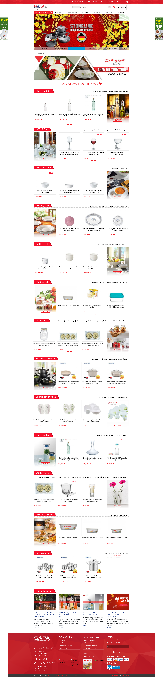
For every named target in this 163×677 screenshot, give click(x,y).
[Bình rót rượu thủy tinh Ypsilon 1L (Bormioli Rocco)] (93, 447)
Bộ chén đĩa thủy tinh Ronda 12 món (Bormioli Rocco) (93, 420)
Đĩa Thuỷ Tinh (42, 206)
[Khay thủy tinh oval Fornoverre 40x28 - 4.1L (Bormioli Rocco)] (118, 527)
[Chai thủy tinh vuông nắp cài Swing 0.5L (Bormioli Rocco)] (45, 103)
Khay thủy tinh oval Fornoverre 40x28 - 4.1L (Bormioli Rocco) (118, 538)
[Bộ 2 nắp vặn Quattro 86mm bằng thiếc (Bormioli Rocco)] (45, 333)
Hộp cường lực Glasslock (120, 282)
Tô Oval (111, 244)
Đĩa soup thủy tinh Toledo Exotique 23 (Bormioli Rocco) (117, 229)
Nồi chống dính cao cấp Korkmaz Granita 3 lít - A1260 (118, 382)
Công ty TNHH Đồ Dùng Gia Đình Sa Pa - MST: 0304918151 (63, 675)
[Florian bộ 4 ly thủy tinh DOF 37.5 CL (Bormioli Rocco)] (118, 141)
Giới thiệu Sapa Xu (88, 653)
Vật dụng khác (42, 473)
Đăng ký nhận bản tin (114, 642)
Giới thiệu (112, 2)
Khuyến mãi (58, 12)
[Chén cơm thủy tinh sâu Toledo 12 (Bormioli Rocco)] (93, 180)
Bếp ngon (121, 12)
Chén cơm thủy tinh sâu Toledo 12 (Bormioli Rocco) (93, 191)
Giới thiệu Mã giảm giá (89, 656)
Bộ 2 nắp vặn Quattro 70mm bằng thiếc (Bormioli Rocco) (69, 344)
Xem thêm (117, 120)
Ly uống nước (96, 130)
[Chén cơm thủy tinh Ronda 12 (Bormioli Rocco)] (69, 180)
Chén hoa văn (124, 168)
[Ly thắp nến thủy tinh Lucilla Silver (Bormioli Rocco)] (69, 489)
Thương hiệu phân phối (65, 645)
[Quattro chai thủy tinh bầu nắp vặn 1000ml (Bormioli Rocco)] (93, 103)
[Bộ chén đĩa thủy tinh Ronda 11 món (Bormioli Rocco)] (69, 409)
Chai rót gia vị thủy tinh (121, 91)
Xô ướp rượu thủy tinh (92, 477)
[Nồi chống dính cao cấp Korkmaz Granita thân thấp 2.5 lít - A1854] (93, 371)
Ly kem (103, 130)
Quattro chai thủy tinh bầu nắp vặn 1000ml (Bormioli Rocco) (93, 115)
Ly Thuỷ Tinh (42, 129)
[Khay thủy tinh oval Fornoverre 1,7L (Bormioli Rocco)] (93, 527)
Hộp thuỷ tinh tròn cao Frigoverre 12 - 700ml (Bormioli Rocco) (118, 306)
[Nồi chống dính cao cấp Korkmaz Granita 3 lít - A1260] (118, 371)
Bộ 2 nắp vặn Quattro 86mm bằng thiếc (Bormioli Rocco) (45, 344)
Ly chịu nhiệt (110, 130)
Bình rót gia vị (110, 435)
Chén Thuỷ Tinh (43, 167)
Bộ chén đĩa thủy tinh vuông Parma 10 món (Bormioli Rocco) (45, 420)
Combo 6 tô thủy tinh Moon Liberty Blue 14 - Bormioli (69, 268)
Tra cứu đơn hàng (120, 7)
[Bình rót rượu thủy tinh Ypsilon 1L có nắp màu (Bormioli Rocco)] (69, 447)
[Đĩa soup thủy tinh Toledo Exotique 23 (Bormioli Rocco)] (118, 218)
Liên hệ (125, 2)
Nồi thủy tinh (94, 359)
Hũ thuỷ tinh (41, 320)
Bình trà (125, 435)
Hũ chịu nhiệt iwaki (63, 321)
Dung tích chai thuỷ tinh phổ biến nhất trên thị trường (68, 614)
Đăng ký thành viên (113, 639)
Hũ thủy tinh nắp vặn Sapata (119, 321)
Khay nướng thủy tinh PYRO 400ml (69, 537)
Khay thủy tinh (114, 515)
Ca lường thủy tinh (116, 477)
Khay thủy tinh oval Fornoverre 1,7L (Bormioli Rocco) (93, 538)
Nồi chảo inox (42, 553)
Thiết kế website (115, 675)
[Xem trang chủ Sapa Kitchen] (40, 7)
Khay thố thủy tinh (44, 514)
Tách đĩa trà (118, 130)
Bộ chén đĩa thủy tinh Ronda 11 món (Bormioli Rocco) (69, 420)
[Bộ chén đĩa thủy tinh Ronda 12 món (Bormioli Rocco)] (93, 409)
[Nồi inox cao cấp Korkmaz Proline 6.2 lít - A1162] (69, 565)
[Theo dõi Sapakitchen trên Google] (114, 653)
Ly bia (88, 130)
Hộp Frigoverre (106, 282)
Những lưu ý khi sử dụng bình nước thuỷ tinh (92, 613)
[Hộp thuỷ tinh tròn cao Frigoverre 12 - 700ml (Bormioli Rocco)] (118, 294)
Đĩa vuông (98, 206)
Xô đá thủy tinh (79, 477)
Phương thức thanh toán (90, 648)
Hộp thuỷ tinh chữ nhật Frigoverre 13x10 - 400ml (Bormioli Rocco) (94, 306)
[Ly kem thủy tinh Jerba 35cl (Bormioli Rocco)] (93, 141)
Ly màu (126, 130)
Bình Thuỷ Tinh (43, 435)
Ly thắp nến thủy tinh (68, 477)
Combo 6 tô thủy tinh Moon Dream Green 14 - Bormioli (45, 268)
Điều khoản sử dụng (65, 643)
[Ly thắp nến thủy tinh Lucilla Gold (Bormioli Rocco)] (45, 489)
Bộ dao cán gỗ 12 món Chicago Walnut (93, 500)
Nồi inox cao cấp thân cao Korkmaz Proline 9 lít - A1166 (45, 577)
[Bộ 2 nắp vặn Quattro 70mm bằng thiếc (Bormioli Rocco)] (69, 333)
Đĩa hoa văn (124, 206)
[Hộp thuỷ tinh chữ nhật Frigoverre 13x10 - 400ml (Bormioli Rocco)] (93, 294)
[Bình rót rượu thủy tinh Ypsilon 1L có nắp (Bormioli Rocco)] (118, 447)
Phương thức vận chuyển (90, 645)
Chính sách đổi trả (88, 643)
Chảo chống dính (123, 359)
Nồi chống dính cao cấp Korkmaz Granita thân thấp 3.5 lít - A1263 (69, 382)
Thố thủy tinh (124, 515)
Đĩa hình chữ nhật (114, 206)
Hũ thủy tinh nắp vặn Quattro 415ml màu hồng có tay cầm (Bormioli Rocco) (93, 344)
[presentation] (68, 123)
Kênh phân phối (96, 12)
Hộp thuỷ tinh (42, 282)
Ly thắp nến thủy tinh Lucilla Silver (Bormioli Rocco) (69, 500)
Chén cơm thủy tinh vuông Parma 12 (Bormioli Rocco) (45, 191)
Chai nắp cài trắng (107, 91)
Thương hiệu (84, 12)
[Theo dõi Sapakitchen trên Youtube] (119, 653)
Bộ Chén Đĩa (110, 397)
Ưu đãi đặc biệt (109, 12)
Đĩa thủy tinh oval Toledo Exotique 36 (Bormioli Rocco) (69, 229)
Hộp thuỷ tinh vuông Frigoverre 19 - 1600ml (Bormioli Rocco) (69, 306)
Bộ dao (125, 477)
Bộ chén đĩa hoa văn (122, 397)
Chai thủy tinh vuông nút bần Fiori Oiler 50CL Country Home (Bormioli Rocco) (69, 115)
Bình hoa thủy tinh (44, 477)
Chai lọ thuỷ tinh (43, 91)
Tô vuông (105, 244)
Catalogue (62, 653)
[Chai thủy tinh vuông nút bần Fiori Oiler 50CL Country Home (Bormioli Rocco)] (69, 103)
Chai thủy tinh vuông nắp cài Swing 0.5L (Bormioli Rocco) (45, 115)
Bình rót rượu (101, 435)
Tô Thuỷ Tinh (42, 244)
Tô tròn (98, 244)
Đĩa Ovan (105, 206)
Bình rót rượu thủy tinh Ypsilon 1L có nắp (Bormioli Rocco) (118, 459)
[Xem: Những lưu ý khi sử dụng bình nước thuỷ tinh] (93, 602)
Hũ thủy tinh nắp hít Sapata (101, 321)
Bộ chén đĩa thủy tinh (46, 397)
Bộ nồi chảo (103, 359)
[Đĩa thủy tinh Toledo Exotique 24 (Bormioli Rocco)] (93, 218)
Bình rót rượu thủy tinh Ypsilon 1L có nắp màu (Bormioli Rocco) (69, 459)
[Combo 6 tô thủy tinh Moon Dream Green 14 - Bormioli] (45, 256)
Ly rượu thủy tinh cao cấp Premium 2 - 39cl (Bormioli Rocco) (69, 153)
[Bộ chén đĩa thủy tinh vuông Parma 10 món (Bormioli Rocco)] (45, 409)
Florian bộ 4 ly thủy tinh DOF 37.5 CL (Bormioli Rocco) (118, 153)
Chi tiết (36, 628)
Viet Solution (125, 675)
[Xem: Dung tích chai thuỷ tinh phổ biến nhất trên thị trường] (69, 602)
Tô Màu (117, 244)
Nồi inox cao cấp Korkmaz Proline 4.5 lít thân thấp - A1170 (93, 577)
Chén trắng (115, 168)
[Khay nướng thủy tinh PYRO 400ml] (69, 527)
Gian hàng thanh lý (71, 12)
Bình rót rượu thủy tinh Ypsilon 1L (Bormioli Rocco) (94, 459)
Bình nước (119, 435)
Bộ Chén (97, 397)
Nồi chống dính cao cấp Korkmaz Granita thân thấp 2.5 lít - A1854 (94, 382)
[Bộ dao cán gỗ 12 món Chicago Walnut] (93, 489)
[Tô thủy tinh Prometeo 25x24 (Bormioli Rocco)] (93, 256)
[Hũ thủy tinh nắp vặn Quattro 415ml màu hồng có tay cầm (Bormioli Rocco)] (93, 333)
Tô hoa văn (124, 244)
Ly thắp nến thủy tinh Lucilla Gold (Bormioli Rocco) (45, 500)
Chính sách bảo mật (65, 651)
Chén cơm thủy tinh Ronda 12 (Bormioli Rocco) (69, 191)
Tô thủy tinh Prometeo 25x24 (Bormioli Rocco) (93, 268)
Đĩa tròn (91, 206)
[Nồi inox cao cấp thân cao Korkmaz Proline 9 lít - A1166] (45, 565)
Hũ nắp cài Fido (87, 321)
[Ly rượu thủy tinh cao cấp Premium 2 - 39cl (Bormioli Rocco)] (69, 141)
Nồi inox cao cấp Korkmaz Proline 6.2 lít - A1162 (69, 577)
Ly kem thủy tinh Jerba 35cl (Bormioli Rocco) (93, 153)
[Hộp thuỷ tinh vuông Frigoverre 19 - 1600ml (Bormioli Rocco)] (69, 294)
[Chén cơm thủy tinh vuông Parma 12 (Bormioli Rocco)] (45, 180)
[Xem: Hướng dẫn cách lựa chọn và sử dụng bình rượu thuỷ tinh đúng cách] (45, 602)
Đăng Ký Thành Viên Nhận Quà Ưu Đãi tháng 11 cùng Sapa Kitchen (117, 614)
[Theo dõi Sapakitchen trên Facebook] (109, 653)
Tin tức (119, 2)
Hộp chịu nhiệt (96, 282)
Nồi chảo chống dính (45, 358)
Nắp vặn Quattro (105, 477)
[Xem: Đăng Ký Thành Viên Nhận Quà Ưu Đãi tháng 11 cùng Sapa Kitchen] (118, 602)
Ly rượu (83, 130)
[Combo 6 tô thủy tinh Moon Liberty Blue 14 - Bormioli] (69, 256)
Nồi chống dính (112, 359)
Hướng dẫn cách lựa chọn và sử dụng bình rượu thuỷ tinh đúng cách (44, 614)
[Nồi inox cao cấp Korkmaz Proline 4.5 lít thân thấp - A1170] (93, 565)
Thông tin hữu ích (44, 591)
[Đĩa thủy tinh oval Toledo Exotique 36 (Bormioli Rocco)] (69, 218)
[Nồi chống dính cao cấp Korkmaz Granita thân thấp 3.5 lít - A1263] (69, 371)
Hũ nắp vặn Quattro (76, 321)
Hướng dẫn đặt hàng (89, 640)
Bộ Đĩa (103, 397)
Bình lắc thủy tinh (56, 477)
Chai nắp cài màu (96, 91)
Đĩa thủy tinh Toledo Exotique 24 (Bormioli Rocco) (93, 229)
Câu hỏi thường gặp (89, 651)
